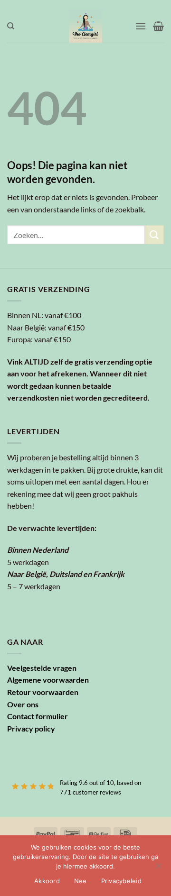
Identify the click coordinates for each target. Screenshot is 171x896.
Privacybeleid (121, 881)
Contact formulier (37, 716)
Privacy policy (31, 728)
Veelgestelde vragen (41, 667)
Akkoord (47, 881)
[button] (140, 25)
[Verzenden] (154, 234)
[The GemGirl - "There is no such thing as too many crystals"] (86, 26)
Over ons (22, 704)
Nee (80, 881)
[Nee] (158, 868)
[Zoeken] (10, 26)
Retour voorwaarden (42, 691)
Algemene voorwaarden (48, 679)
